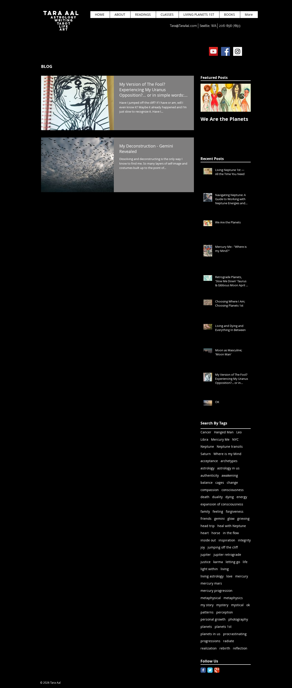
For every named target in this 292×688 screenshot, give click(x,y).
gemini (219, 518)
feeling (218, 511)
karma (218, 562)
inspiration (227, 540)
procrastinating (235, 634)
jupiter (206, 554)
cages (219, 482)
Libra (204, 439)
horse (215, 533)
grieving (243, 518)
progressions (210, 641)
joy (203, 547)
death (205, 497)
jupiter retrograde (227, 554)
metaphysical (211, 598)
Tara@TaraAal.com (183, 26)
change (232, 482)
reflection (240, 648)
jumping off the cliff (223, 547)
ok (248, 605)
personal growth (213, 619)
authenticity (210, 475)
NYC (235, 439)
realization (209, 648)
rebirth (224, 648)
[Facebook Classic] (203, 670)
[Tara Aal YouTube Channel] (213, 51)
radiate (228, 641)
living (225, 569)
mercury (241, 576)
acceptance (209, 461)
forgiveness (234, 511)
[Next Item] (243, 97)
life (245, 562)
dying (229, 497)
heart (205, 533)
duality (217, 497)
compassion (210, 490)
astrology (207, 468)
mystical (237, 605)
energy (242, 497)
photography (238, 619)
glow (231, 518)
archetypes (229, 461)
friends (206, 518)
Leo (239, 432)
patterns (207, 612)
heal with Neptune (231, 526)
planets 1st (223, 626)
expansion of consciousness (222, 504)
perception (224, 612)
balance (207, 482)
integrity (244, 540)
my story (207, 605)
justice (206, 562)
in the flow (231, 533)
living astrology (212, 576)
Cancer (206, 432)
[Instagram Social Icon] (237, 51)
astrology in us (228, 468)
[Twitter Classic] (210, 670)
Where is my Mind (227, 454)
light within (209, 569)
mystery (222, 605)
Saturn (206, 454)
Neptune (207, 446)
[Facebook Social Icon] (225, 51)
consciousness (233, 490)
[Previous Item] (208, 97)
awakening (230, 475)
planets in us (210, 634)
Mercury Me (220, 439)
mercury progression (216, 590)
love (229, 576)
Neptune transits (230, 446)
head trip (208, 526)
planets (206, 626)
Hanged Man (224, 432)
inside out (208, 540)
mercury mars (211, 583)
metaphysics (233, 598)
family (205, 511)
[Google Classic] (216, 670)
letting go (233, 562)
